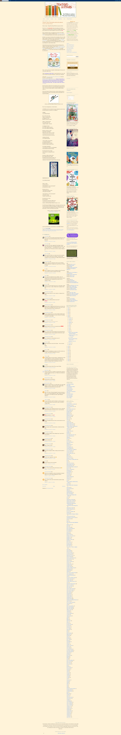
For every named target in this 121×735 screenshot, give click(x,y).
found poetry (68, 626)
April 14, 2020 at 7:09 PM (50, 475)
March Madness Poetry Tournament (72, 485)
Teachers (68, 562)
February (70, 342)
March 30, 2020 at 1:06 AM (50, 416)
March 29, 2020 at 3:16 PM (50, 404)
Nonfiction (68, 512)
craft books (68, 612)
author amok (46, 399)
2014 (68, 353)
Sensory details (69, 550)
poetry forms (69, 662)
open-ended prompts (70, 651)
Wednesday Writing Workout (71, 583)
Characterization (69, 422)
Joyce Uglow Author (73, 292)
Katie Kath (47, 49)
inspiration (68, 635)
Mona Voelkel (72, 276)
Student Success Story (70, 555)
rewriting (68, 677)
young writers (69, 716)
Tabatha (46, 390)
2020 (68, 316)
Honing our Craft (69, 458)
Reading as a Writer (70, 539)
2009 (68, 360)
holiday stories (69, 634)
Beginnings (68, 412)
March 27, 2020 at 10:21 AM (50, 266)
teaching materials (69, 691)
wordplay (68, 699)
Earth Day (68, 433)
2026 (68, 307)
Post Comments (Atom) (49, 488)
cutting (68, 617)
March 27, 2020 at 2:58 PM (50, 327)
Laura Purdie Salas (69, 395)
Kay (45, 268)
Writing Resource (69, 597)
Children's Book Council (70, 423)
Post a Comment (45, 484)
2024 (68, 310)
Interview (68, 468)
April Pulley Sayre (69, 405)
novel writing (68, 647)
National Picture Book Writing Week (72, 505)
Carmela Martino (47, 261)
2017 (68, 349)
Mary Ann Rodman (69, 396)
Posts (68, 97)
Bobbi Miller (68, 385)
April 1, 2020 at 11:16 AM (50, 463)
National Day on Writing (70, 499)
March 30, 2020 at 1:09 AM (50, 435)
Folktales (68, 443)
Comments (69, 98)
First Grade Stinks (69, 442)
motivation (68, 646)
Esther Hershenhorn (70, 389)
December (70, 317)
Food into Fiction (69, 444)
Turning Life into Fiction (70, 575)
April (69, 329)
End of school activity (70, 435)
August (70, 323)
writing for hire (69, 708)
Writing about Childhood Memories (72, 599)
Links (55, 18)
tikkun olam (68, 693)
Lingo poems (68, 477)
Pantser (68, 521)
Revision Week (69, 543)
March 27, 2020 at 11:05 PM (50, 347)
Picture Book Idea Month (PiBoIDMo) (72, 522)
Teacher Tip (68, 560)
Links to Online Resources (70, 44)
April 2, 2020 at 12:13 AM (50, 469)
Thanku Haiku (69, 570)
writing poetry (69, 712)
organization (68, 652)
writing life (68, 709)
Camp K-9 (68, 421)
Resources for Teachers (70, 47)
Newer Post (44, 486)
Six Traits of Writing (70, 552)
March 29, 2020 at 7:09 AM (50, 397)
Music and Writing (69, 493)
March (70, 331)
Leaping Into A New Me (72, 341)
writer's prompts (69, 703)
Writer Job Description (70, 589)
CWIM (68, 420)
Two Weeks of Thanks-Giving (71, 577)
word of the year (69, 698)
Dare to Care (72, 275)
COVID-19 (54, 229)
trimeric (68, 695)
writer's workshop (69, 704)
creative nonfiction (69, 613)
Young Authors (69, 603)
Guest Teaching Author (70, 453)
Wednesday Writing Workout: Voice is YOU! (72, 339)
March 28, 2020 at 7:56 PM (50, 380)
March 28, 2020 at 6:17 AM (50, 353)
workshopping (69, 700)
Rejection (68, 540)
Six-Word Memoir (69, 554)
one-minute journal (69, 649)
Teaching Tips (69, 565)
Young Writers (60, 18)
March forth (68, 487)
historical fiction (69, 633)
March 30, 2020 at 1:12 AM (50, 453)
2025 (68, 309)
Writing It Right (69, 596)
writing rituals (69, 713)
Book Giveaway (69, 416)
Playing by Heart (69, 524)
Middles (68, 489)
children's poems (69, 609)
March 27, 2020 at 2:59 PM (50, 334)
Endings (68, 437)
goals (67, 630)
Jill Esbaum (68, 392)
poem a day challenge (70, 660)
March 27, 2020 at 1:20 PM (50, 289)
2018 (68, 347)
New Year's (68, 510)
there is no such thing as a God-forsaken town (72, 273)
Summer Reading (69, 556)
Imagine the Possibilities (73, 287)
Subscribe (73, 67)
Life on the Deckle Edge (74, 294)
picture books (69, 655)
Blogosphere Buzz (69, 415)
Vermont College (69, 580)
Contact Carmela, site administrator (72, 52)
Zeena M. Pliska (69, 397)
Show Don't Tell (69, 551)
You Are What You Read (70, 602)
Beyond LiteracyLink (73, 281)
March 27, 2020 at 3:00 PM (50, 339)
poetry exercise (69, 661)
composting (68, 610)
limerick (68, 640)
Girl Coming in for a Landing (71, 449)
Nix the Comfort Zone (73, 274)
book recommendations (70, 605)
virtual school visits (69, 697)
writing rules (69, 714)
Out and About (69, 518)
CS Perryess (46, 341)
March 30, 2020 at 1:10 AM (50, 441)
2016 (68, 350)
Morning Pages (69, 491)
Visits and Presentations (70, 48)
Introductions (69, 470)
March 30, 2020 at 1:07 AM (50, 422)
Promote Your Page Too (69, 92)
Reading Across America (70, 535)
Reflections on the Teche (74, 285)
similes (68, 683)
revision (68, 676)
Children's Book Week (70, 425)
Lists (67, 480)
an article (62, 40)
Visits (64, 18)
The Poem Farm (72, 301)
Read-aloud (68, 533)
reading (68, 670)
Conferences (68, 428)
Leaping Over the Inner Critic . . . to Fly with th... (73, 335)
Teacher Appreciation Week (71, 557)
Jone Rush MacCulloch (73, 289)
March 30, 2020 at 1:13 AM (50, 458)
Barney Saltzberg (69, 410)
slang (67, 684)
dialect (68, 618)
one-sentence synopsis (70, 650)
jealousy (68, 636)
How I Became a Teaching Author (72, 459)
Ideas (67, 461)
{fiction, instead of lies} (73, 267)
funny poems (68, 629)
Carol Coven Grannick (48, 471)
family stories (69, 620)
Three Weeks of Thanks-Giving (71, 572)
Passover (58, 230)
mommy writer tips (69, 645)
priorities (68, 666)
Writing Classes (69, 594)
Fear (57, 229)
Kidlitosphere (69, 472)
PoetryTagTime (69, 529)
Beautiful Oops (69, 411)
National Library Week (70, 502)
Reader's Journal (69, 534)
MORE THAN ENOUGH (56, 48)
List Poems (68, 479)
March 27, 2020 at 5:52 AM (50, 241)
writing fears (69, 707)
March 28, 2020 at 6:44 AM (50, 362)
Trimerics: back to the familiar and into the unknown (53, 22)
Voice (67, 582)
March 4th (68, 483)
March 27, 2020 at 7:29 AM (50, 251)
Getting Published (69, 448)
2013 (68, 354)
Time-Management (69, 573)
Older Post (63, 486)
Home (44, 18)
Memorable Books (69, 488)
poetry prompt (69, 663)
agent (67, 604)
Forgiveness (68, 445)
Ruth (45, 364)
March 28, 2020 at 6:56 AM (50, 367)
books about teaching (70, 607)
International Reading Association (72, 466)
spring (68, 687)
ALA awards (68, 402)
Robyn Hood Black (47, 383)
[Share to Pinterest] (49, 228)
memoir (68, 642)
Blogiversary (68, 413)
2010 (68, 359)
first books (68, 623)
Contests (68, 429)
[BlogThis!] (47, 228)
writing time (68, 715)
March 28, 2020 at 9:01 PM (50, 388)
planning (68, 656)
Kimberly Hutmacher (48, 377)
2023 (68, 312)
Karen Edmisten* (73, 299)
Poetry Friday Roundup (70, 528)
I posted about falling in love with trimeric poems (53, 76)
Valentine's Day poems (70, 578)
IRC (67, 460)
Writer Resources (69, 591)
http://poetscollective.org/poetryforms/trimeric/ (49, 78)
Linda (45, 460)
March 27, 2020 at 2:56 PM (50, 309)
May (69, 328)
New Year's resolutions (70, 511)
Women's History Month (70, 588)
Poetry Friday (69, 527)
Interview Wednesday (70, 469)
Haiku (67, 454)
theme (67, 692)
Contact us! (68, 223)
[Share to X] (48, 228)
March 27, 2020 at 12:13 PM (50, 281)
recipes (68, 671)
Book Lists (68, 417)
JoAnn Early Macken (70, 393)
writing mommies (69, 710)
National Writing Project (70, 509)
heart (67, 631)
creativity (68, 614)
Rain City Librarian (73, 295)
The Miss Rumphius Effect (74, 282)
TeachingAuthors (69, 90)
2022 (68, 313)
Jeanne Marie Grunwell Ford (71, 391)
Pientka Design (61, 733)
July (69, 325)
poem (67, 658)
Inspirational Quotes (70, 465)
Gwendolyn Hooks (69, 390)
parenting (68, 654)
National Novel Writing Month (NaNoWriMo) (71, 504)
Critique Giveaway (69, 431)
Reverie (71, 279)
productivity (68, 668)
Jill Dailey (70, 266)
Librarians (68, 475)
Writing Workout (69, 598)
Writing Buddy (69, 593)
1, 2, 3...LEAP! (70, 337)
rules (67, 678)
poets (67, 665)
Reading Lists (69, 537)
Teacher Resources (69, 559)
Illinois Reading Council (70, 464)
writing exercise (69, 705)
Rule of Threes (69, 545)
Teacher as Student (69, 561)
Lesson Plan (68, 474)
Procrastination (69, 530)
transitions (68, 694)
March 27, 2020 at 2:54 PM (50, 295)
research (68, 672)
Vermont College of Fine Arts (71, 581)
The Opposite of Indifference (54, 211)
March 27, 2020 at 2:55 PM (50, 302)
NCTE (68, 497)
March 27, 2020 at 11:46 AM (50, 272)
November (70, 319)
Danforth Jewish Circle (61, 46)
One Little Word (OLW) (70, 516)
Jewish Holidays (69, 471)
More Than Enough (53, 230)
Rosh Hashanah (69, 544)
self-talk (68, 681)
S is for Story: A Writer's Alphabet (72, 546)
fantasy (68, 622)
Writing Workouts (69, 18)
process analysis (69, 667)
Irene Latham (46, 243)
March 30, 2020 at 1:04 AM (50, 411)
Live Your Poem (72, 298)
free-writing (68, 628)
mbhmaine (46, 356)
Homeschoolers (69, 456)
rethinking (68, 674)
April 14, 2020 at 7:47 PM (50, 482)
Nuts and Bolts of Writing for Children (72, 513)
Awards (68, 407)
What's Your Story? (70, 586)
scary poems (68, 679)
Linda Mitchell (47, 236)
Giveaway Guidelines (70, 450)
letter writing (69, 639)
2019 (68, 346)
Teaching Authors (69, 564)
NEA (67, 498)
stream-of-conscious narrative (71, 688)
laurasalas (46, 284)
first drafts (68, 625)
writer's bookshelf (69, 702)
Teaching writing (69, 566)
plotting (68, 657)
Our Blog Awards (69, 50)
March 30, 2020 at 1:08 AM (50, 429)
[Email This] (46, 228)
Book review (68, 418)
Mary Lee (46, 349)
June (69, 326)
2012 (68, 356)
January (70, 344)
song (67, 686)
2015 (68, 352)
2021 (68, 315)
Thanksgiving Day (69, 568)
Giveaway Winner (69, 451)
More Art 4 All (73, 264)
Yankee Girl (68, 601)
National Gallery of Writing (71, 500)
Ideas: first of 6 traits (70, 463)
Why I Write (68, 587)
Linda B (46, 275)
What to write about (70, 584)
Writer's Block (69, 592)
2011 (68, 357)
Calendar (52, 18)
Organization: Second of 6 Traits (71, 517)
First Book (68, 440)
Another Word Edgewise (74, 300)
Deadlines (68, 432)
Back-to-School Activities (70, 408)
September (70, 322)
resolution (68, 673)
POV (67, 519)
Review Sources (69, 541)
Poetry (61, 230)
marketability (69, 641)
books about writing (70, 608)
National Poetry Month (70, 507)
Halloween (68, 455)
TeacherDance (72, 280)
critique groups (69, 615)
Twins (67, 576)
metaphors (68, 644)
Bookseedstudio (71, 265)
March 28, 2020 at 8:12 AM (50, 375)
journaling (68, 638)
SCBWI (68, 549)
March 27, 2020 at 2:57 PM (50, 317)
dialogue (68, 619)
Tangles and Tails (73, 288)
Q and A (68, 532)
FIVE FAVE (68, 438)
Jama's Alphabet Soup (73, 286)
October (70, 320)
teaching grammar (69, 689)
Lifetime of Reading (70, 476)
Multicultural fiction (70, 492)
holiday (59, 229)
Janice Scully (46, 253)
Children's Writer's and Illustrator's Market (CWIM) (72, 427)
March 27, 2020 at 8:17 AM (50, 258)
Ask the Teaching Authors (70, 406)
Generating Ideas (69, 447)
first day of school (69, 624)
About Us (47, 18)
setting (68, 682)
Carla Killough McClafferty (71, 386)
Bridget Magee (47, 370)
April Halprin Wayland (49, 229)
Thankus (68, 571)
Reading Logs (69, 538)
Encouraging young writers (71, 434)
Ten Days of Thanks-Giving (71, 567)
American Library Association (71, 404)
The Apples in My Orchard (74, 293)
